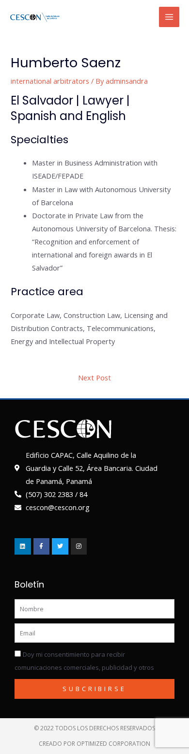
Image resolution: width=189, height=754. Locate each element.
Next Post (94, 377)
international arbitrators (50, 81)
